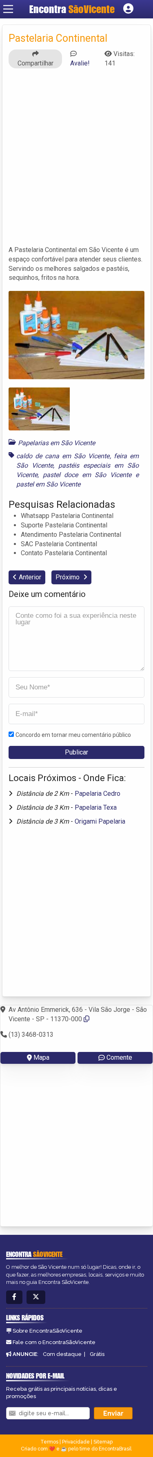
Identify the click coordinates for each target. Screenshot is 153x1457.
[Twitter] (36, 1297)
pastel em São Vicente (48, 484)
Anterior (30, 577)
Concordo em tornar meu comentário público (73, 735)
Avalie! (80, 63)
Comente (119, 1057)
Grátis (97, 1354)
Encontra (72, 9)
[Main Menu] (8, 9)
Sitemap (103, 1442)
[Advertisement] (76, 160)
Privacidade (76, 1442)
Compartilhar (35, 63)
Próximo (68, 577)
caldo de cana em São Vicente (63, 456)
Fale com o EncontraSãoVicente (54, 1342)
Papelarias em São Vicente (56, 443)
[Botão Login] (128, 9)
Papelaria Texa (96, 807)
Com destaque (62, 1354)
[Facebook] (14, 1297)
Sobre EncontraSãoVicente (47, 1331)
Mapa (41, 1057)
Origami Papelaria (100, 821)
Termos (49, 1442)
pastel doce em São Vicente (87, 475)
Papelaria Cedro (97, 793)
